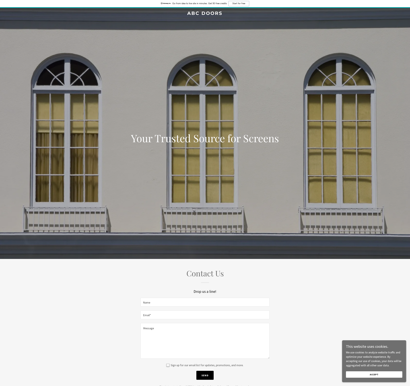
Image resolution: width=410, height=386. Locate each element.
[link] (205, 14)
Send (205, 375)
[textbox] (204, 302)
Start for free (238, 3)
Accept (374, 374)
